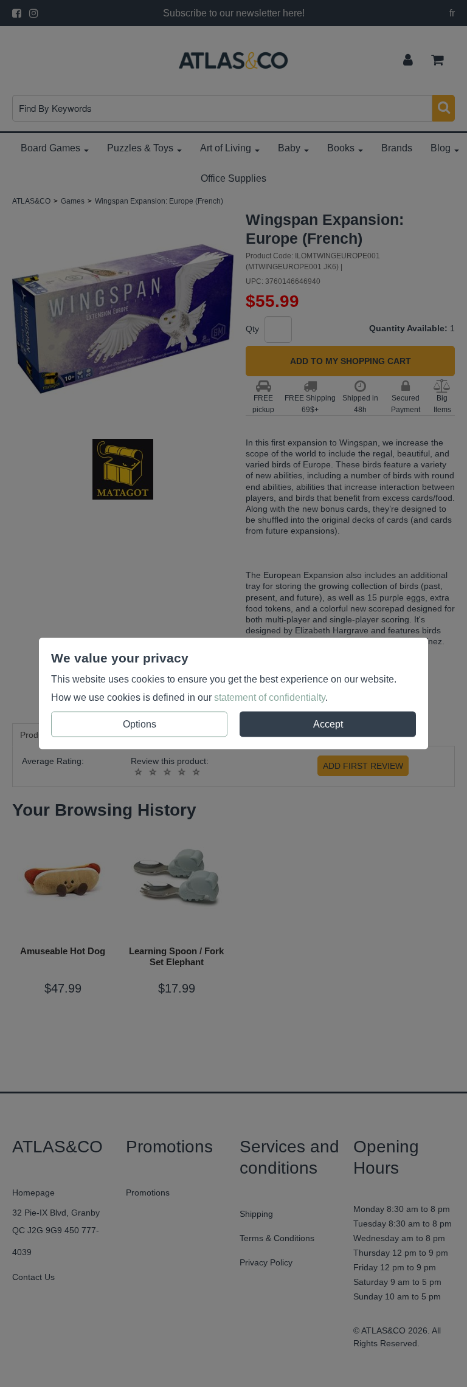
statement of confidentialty (269, 697)
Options (139, 724)
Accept (328, 724)
